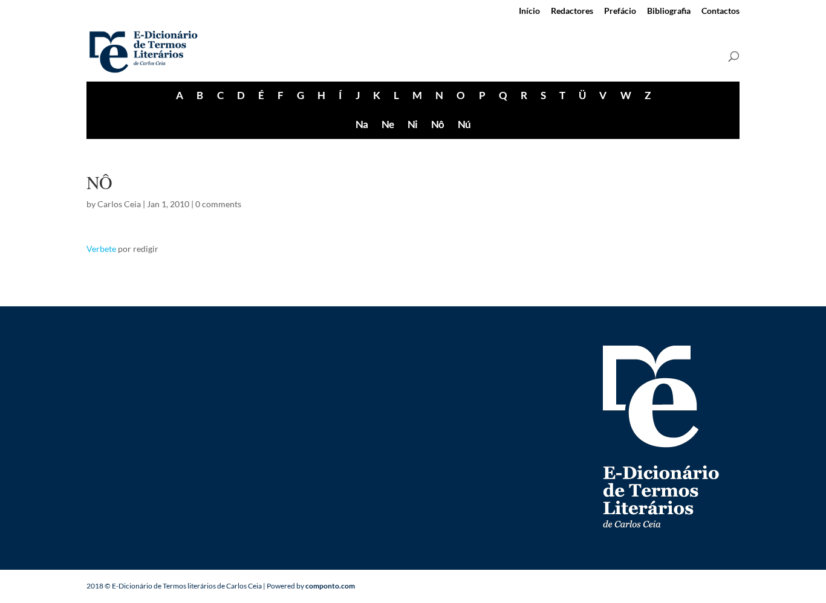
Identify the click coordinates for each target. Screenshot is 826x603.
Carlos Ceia (119, 204)
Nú (464, 124)
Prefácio (620, 11)
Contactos (720, 11)
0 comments (218, 204)
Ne (388, 124)
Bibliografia (669, 11)
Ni (412, 124)
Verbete (101, 248)
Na (362, 124)
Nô (437, 124)
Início (529, 11)
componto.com (330, 585)
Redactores (572, 11)
